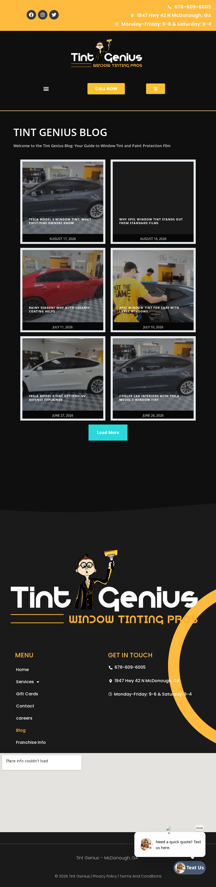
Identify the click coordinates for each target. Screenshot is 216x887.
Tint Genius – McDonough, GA (107, 858)
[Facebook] (31, 15)
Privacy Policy (105, 876)
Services (25, 682)
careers (24, 718)
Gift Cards (27, 694)
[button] (46, 88)
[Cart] (155, 88)
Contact (25, 706)
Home (22, 670)
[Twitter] (54, 15)
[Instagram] (42, 15)
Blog (21, 730)
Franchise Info (31, 742)
